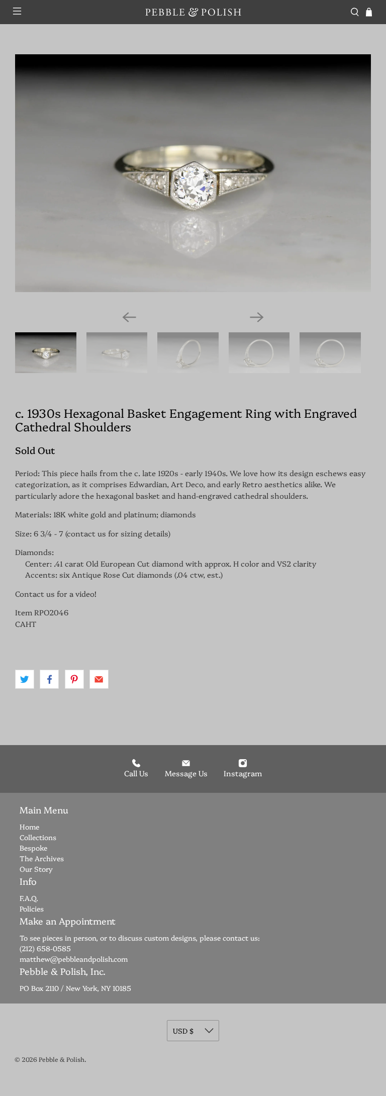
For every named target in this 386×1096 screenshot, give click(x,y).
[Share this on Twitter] (24, 679)
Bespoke (33, 848)
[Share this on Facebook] (49, 679)
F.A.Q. (29, 898)
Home (29, 826)
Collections (38, 837)
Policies (32, 908)
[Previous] (129, 317)
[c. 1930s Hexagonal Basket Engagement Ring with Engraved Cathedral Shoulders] (193, 173)
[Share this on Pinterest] (74, 679)
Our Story (36, 869)
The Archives (42, 858)
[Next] (256, 317)
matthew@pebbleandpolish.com (74, 959)
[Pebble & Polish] (193, 12)
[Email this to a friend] (99, 679)
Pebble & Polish (61, 1059)
